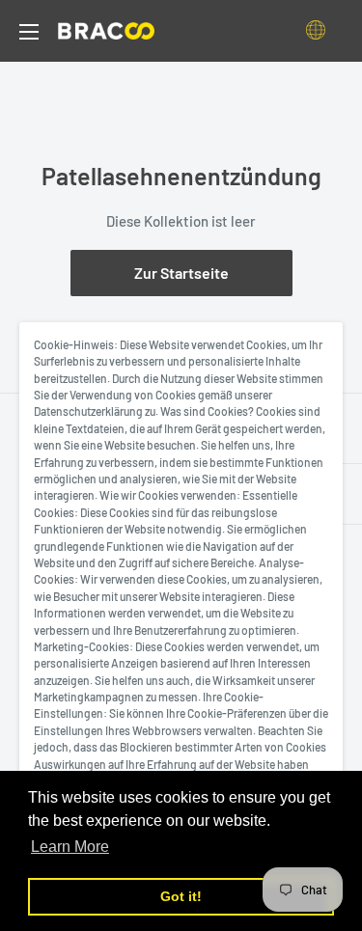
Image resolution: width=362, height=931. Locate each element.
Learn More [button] (70, 846)
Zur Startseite (181, 272)
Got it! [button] (181, 896)
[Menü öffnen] (29, 32)
